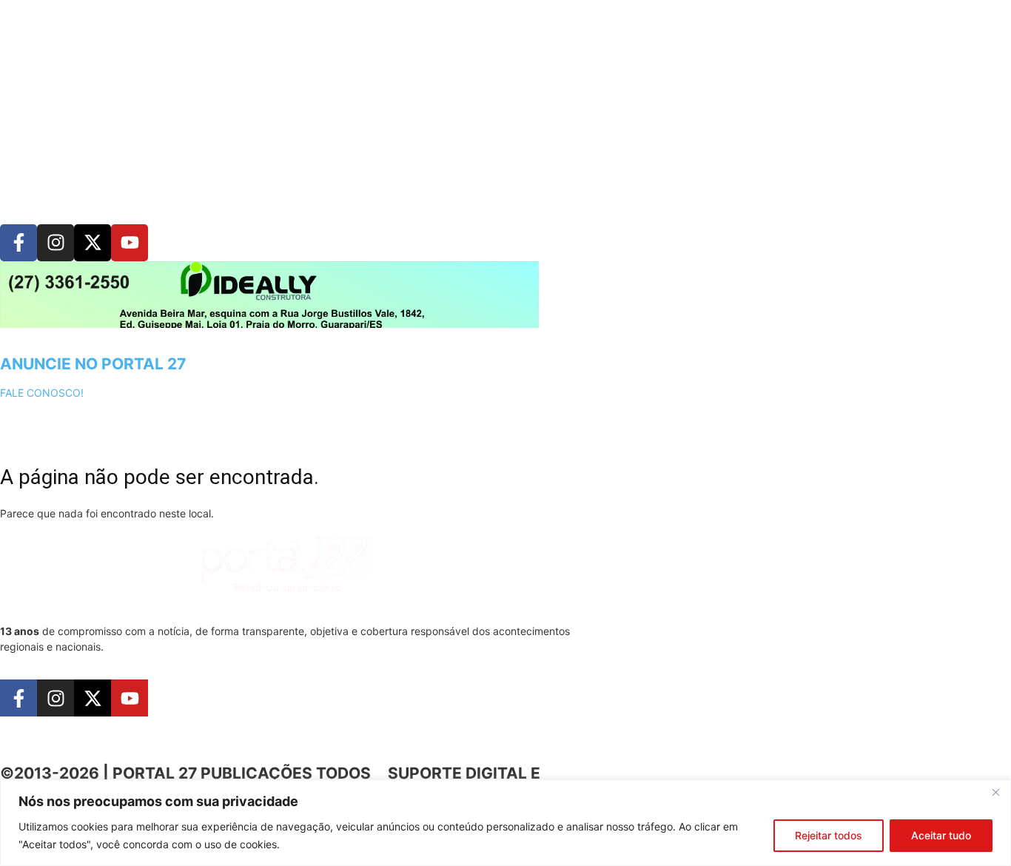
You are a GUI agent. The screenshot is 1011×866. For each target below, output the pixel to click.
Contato (965, 643)
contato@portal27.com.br (669, 728)
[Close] (995, 792)
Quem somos (961, 607)
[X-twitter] (92, 242)
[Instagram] (55, 242)
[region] (505, 822)
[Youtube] (129, 242)
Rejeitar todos (828, 835)
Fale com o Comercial (653, 618)
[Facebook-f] (18, 242)
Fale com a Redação (648, 673)
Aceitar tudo (941, 835)
